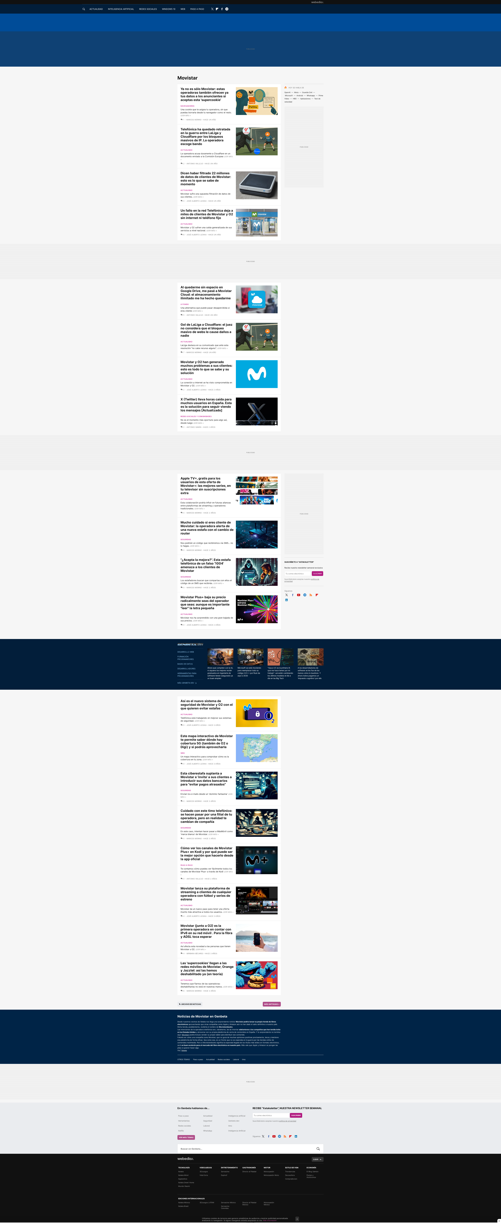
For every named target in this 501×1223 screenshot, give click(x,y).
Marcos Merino (194, 120)
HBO (295, 99)
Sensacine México (228, 1202)
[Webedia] (317, 2)
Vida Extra (204, 1175)
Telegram (226, 9)
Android (300, 95)
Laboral (236, 1059)
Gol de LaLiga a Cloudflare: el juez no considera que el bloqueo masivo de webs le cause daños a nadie (206, 330)
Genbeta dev (190, 644)
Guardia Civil (307, 92)
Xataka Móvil (183, 1175)
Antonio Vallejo (195, 164)
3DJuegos (204, 1171)
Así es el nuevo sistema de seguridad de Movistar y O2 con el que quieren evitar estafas (207, 704)
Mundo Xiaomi (184, 1186)
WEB (183, 9)
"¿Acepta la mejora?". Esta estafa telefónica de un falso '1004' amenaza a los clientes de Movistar (206, 565)
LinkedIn (286, 599)
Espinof (224, 1175)
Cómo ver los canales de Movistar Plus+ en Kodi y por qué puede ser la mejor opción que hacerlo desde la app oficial (207, 853)
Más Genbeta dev (185, 683)
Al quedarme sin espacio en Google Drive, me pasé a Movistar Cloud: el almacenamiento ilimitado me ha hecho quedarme (206, 292)
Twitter (212, 9)
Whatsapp (311, 95)
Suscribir (317, 574)
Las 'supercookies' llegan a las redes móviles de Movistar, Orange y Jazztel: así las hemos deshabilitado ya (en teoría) (207, 968)
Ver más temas (186, 1137)
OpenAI (287, 92)
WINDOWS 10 (168, 9)
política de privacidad (287, 1121)
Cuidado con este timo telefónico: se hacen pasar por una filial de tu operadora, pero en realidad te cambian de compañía (206, 816)
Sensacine (225, 1171)
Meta (296, 92)
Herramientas (184, 1121)
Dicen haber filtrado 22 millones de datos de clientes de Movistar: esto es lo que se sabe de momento (206, 178)
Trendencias (290, 1171)
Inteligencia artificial (236, 1116)
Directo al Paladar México (249, 1203)
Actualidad (186, 150)
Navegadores (187, 106)
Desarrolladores (186, 668)
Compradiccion (291, 1179)
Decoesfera (290, 1175)
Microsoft (289, 95)
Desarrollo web (185, 652)
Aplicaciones (305, 99)
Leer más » (186, 115)
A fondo (185, 304)
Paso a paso (187, 865)
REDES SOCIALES (148, 9)
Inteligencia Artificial (236, 1131)
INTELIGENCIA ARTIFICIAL (121, 9)
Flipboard (217, 9)
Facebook (221, 9)
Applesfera (182, 1179)
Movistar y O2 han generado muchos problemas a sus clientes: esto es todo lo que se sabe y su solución (206, 367)
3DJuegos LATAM (207, 1202)
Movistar (185, 1035)
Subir (315, 1159)
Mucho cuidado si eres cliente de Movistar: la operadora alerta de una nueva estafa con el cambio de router (207, 528)
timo (244, 1059)
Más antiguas (271, 1004)
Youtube (299, 594)
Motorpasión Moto (271, 1175)
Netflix (181, 1131)
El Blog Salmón (312, 1171)
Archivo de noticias (191, 1004)
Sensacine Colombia (225, 1207)
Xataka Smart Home (186, 1182)
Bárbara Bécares (195, 953)
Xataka (184, 1050)
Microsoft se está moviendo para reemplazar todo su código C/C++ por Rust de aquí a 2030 (249, 672)
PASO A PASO (197, 9)
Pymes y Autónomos (311, 1176)
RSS (311, 594)
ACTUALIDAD (96, 9)
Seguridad (186, 539)
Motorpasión (269, 1171)
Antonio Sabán (194, 427)
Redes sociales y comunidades (196, 416)
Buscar (318, 1148)
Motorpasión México (269, 1203)
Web (183, 753)
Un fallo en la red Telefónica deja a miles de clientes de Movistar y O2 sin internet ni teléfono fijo (207, 214)
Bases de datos (185, 664)
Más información (270, 1220)
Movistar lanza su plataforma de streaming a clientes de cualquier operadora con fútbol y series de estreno (206, 893)
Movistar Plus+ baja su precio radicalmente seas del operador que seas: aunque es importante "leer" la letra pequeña (205, 602)
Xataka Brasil (183, 1206)
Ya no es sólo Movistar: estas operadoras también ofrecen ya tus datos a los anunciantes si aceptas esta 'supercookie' (204, 94)
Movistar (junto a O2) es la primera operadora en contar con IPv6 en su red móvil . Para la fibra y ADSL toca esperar (206, 931)
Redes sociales (224, 1059)
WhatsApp (207, 1131)
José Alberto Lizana (197, 201)
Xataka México (184, 1202)
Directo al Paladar (249, 1171)
